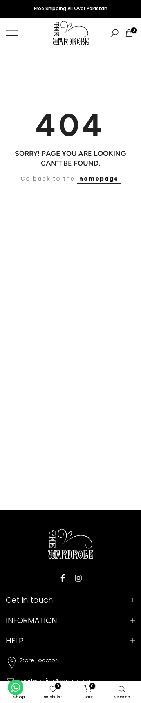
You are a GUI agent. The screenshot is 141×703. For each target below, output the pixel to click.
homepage (99, 179)
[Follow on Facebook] (63, 578)
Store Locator (38, 660)
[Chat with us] (16, 687)
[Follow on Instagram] (78, 578)
